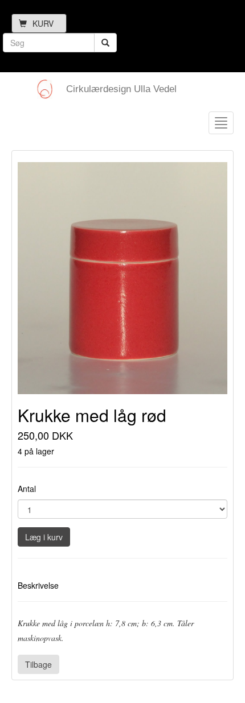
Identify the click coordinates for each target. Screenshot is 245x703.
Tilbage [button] (38, 664)
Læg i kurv (44, 537)
